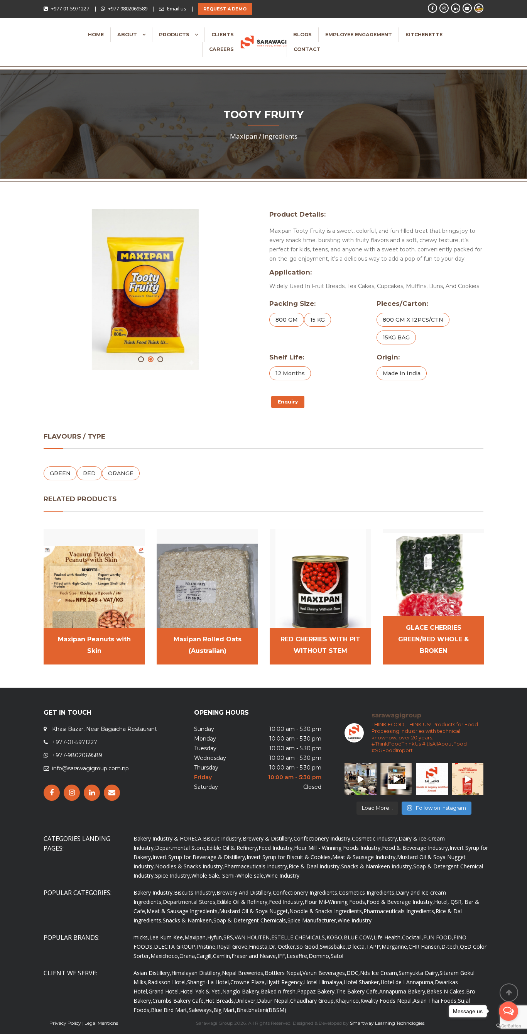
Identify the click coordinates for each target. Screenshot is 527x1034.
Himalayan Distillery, (196, 972)
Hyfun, (215, 937)
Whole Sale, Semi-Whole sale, (228, 875)
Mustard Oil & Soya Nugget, (254, 911)
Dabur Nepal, (273, 1000)
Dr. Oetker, (282, 946)
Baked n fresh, (279, 991)
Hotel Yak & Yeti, (201, 991)
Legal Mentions (101, 1023)
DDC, (353, 972)
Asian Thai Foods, (435, 1000)
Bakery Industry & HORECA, (168, 838)
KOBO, (335, 937)
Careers (221, 49)
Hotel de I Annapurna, (407, 982)
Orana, (187, 955)
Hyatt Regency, (285, 982)
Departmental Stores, (190, 901)
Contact (307, 49)
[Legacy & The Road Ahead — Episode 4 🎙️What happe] (432, 779)
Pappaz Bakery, (316, 991)
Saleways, (201, 1010)
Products (175, 34)
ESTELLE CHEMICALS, (298, 937)
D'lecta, (356, 946)
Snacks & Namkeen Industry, (377, 866)
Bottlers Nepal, (283, 972)
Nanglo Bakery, (241, 991)
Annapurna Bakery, (403, 991)
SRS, (229, 937)
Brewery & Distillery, (268, 838)
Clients (222, 34)
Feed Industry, (276, 847)
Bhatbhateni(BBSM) (261, 1010)
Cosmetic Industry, (375, 838)
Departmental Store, (180, 847)
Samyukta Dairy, (419, 972)
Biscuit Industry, (223, 838)
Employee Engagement (358, 34)
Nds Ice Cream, (379, 972)
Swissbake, (333, 946)
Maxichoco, (164, 955)
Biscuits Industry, (195, 892)
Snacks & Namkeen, (188, 920)
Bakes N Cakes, (446, 991)
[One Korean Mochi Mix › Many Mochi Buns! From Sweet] (468, 779)
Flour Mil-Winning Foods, (335, 901)
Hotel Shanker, (362, 982)
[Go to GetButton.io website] (508, 1026)
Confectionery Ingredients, (306, 892)
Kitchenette (424, 34)
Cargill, (204, 955)
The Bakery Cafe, (357, 991)
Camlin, (222, 955)
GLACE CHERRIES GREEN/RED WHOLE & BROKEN (433, 639)
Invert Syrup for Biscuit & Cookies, (289, 857)
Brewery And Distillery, (244, 892)
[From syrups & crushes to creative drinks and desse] (396, 779)
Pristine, (207, 946)
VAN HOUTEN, (253, 937)
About (128, 34)
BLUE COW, (358, 937)
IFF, (282, 955)
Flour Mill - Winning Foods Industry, (338, 847)
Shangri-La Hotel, (208, 982)
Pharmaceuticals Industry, (256, 866)
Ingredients (280, 136)
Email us (176, 8)
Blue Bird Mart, (170, 1010)
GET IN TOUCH (67, 712)
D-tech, (450, 946)
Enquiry (288, 402)
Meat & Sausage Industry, (364, 857)
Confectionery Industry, (323, 838)
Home (96, 34)
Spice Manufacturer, (312, 920)
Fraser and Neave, (254, 955)
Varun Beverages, (324, 972)
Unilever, (246, 1000)
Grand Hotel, (164, 991)
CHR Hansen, (425, 946)
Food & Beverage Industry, (415, 847)
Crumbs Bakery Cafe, (178, 1000)
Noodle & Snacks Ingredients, (326, 911)
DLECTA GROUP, (175, 946)
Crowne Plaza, (248, 982)
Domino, (320, 955)
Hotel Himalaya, (324, 982)
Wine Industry (282, 875)
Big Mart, (224, 1010)
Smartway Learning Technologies (387, 1023)
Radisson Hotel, (167, 982)
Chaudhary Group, (312, 1000)
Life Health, (387, 937)
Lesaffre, (298, 955)
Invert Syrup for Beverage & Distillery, (199, 857)
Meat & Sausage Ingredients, (183, 911)
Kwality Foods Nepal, (386, 1000)
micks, (141, 937)
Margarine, (395, 946)
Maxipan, (195, 937)
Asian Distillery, (152, 972)
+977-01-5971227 (70, 8)
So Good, (308, 946)
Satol (337, 955)
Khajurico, (347, 1000)
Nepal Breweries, (243, 972)
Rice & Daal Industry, (315, 866)
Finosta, (259, 946)
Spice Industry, (173, 875)
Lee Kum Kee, (166, 937)
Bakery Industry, (153, 892)
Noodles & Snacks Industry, (189, 866)
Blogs (302, 34)
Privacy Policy (65, 1023)
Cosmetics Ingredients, (367, 892)
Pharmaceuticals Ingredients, (399, 911)
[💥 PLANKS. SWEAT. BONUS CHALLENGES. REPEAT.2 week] (361, 779)
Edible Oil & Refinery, (232, 847)
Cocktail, (412, 937)
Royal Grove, (233, 946)
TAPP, (374, 946)
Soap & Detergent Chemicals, (250, 920)
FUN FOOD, (438, 937)
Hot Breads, (220, 1000)
